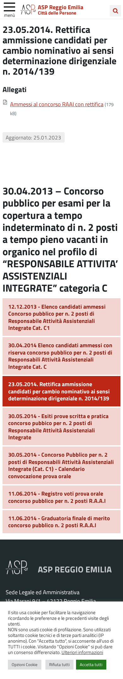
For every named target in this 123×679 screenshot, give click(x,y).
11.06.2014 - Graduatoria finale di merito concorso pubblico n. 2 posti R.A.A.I (59, 521)
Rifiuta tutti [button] (59, 664)
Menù (9, 15)
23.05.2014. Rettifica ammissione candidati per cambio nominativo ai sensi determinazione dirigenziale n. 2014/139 (59, 391)
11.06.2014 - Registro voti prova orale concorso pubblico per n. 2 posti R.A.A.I (57, 497)
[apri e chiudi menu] (9, 6)
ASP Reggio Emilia (60, 7)
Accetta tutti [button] (91, 664)
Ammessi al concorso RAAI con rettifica (56, 104)
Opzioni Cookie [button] (25, 664)
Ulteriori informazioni (82, 652)
